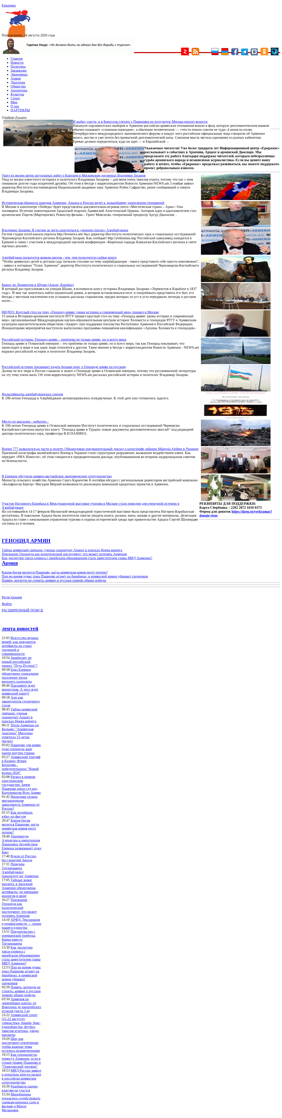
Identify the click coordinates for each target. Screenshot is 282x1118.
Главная (16, 58)
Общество (18, 86)
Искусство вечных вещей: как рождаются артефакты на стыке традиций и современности (20, 646)
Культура (17, 94)
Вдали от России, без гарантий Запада (19, 858)
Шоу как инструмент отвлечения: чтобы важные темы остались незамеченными (21, 1045)
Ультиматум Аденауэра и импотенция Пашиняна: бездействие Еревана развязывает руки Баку (21, 844)
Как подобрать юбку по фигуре (17, 814)
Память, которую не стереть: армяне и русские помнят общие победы (54, 580)
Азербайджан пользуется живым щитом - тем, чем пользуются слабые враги (59, 257)
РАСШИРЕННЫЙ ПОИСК (22, 610)
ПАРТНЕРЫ (20, 110)
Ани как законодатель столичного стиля (21, 701)
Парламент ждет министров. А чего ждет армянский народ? (20, 689)
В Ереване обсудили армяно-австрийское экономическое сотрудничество (57, 476)
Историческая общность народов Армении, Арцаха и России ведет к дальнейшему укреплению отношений (83, 203)
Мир (14, 102)
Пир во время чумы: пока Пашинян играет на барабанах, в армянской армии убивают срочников (75, 576)
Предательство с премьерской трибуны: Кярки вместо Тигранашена (19, 937)
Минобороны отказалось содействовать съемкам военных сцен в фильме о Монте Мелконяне (21, 1102)
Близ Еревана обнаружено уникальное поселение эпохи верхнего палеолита (20, 675)
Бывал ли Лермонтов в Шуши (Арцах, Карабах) (38, 285)
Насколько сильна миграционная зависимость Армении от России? (21, 802)
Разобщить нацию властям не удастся (20, 1088)
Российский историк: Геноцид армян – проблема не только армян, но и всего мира (64, 339)
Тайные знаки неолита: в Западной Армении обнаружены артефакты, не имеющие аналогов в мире (20, 888)
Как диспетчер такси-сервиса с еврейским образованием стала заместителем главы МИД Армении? (77, 558)
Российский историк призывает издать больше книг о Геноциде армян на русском (64, 367)
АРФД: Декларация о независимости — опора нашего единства (21, 923)
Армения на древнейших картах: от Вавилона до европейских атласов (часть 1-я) (21, 1005)
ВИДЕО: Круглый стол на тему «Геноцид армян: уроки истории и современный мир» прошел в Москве (80, 312)
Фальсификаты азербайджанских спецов (32, 394)
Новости (17, 62)
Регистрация (12, 597)
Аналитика (19, 90)
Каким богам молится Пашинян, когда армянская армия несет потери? (55, 572)
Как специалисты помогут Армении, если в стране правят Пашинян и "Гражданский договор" (21, 1060)
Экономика (19, 74)
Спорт (15, 98)
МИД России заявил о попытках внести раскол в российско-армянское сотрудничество (21, 1076)
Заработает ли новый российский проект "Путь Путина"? (19, 661)
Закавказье (19, 70)
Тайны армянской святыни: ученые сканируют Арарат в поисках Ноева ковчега (62, 550)
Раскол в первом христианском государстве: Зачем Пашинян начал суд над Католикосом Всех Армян (21, 785)
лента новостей (20, 628)
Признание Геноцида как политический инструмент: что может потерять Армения (64, 554)
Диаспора (18, 82)
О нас (15, 106)
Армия (16, 78)
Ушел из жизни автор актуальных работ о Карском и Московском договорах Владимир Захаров (74, 175)
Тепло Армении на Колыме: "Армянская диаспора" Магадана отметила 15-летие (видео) (20, 733)
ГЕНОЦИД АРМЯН (26, 541)
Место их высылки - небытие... (25, 421)
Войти (7, 604)
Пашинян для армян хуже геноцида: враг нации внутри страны (21, 749)
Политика (18, 66)
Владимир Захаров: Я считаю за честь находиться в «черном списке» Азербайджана (65, 230)
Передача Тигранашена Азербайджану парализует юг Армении (20, 870)
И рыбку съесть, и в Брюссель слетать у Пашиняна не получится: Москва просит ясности (140, 121)
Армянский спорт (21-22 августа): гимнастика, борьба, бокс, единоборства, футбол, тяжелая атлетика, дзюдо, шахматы (21, 1025)
